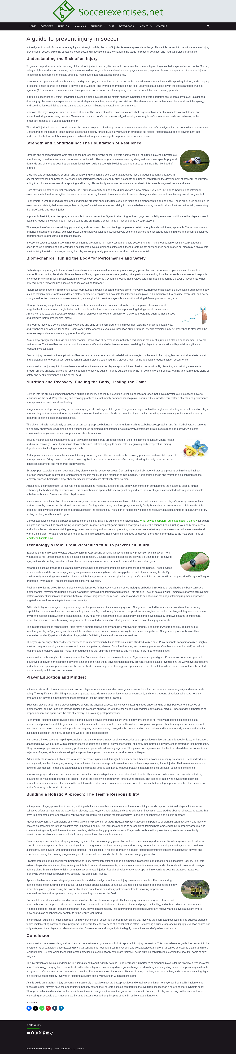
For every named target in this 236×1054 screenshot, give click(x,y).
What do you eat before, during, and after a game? (168, 520)
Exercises (46, 26)
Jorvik (64, 1048)
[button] (208, 26)
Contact (161, 26)
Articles (63, 26)
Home (32, 26)
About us (146, 26)
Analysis (80, 26)
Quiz (111, 26)
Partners (96, 26)
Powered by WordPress (38, 1048)
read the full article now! (39, 538)
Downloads (126, 26)
